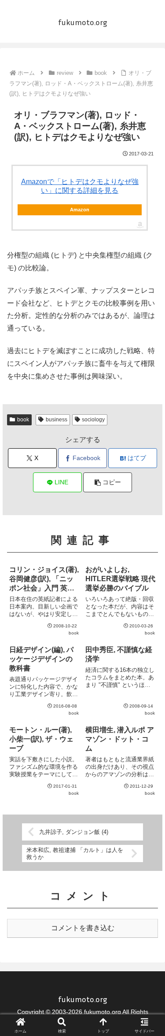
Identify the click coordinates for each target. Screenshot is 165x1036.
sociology (93, 420)
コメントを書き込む (82, 928)
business (56, 420)
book (23, 420)
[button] (107, 482)
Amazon (79, 209)
